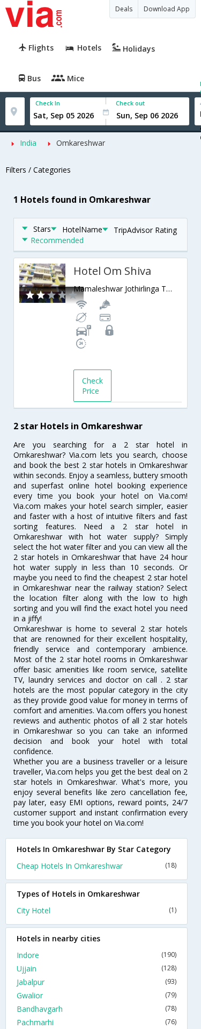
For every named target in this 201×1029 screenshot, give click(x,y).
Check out (130, 103)
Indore (96, 955)
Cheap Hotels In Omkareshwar (96, 866)
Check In (47, 103)
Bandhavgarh (96, 1009)
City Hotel (96, 910)
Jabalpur (96, 982)
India (28, 143)
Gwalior (96, 995)
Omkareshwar (80, 143)
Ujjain (96, 968)
